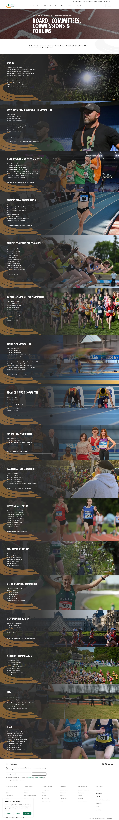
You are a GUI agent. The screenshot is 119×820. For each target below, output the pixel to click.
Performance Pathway (82, 801)
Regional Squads (45, 798)
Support (98, 796)
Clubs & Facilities (28, 786)
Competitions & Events (11, 786)
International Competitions (83, 790)
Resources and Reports (47, 801)
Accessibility (109, 818)
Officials (44, 792)
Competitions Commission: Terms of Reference (19, 225)
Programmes (62, 792)
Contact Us (98, 803)
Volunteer (62, 801)
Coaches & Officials (47, 786)
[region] (18, 807)
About (97, 790)
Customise (9, 813)
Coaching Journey (46, 790)
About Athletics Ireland (43, 15)
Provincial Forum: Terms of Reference (17, 531)
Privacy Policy (31, 777)
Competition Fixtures (12, 274)
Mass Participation (64, 790)
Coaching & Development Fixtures (16, 137)
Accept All (27, 813)
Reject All (18, 813)
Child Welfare (99, 786)
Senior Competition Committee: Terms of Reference (20, 279)
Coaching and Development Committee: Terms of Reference (23, 141)
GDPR (97, 806)
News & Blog (99, 793)
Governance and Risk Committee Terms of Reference (21, 638)
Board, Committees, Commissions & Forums (61, 15)
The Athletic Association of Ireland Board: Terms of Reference (23, 92)
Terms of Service (39, 777)
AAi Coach (44, 795)
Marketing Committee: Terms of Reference (18, 451)
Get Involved (63, 786)
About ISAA (62, 795)
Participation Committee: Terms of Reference (19, 488)
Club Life (26, 792)
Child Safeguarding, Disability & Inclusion (93, 1)
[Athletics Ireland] (10, 6)
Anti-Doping (80, 798)
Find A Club (26, 790)
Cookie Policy (99, 810)
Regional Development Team (30, 795)
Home (34, 15)
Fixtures (7, 792)
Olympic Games (81, 792)
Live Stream (8, 790)
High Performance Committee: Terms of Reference (20, 182)
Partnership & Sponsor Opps (103, 800)
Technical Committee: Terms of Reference (18, 375)
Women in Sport (63, 798)
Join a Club (108, 1)
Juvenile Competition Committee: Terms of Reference (21, 326)
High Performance (82, 786)
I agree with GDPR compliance (16, 780)
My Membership (78, 1)
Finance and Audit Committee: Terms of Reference (20, 416)
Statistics (80, 795)
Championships (9, 795)
